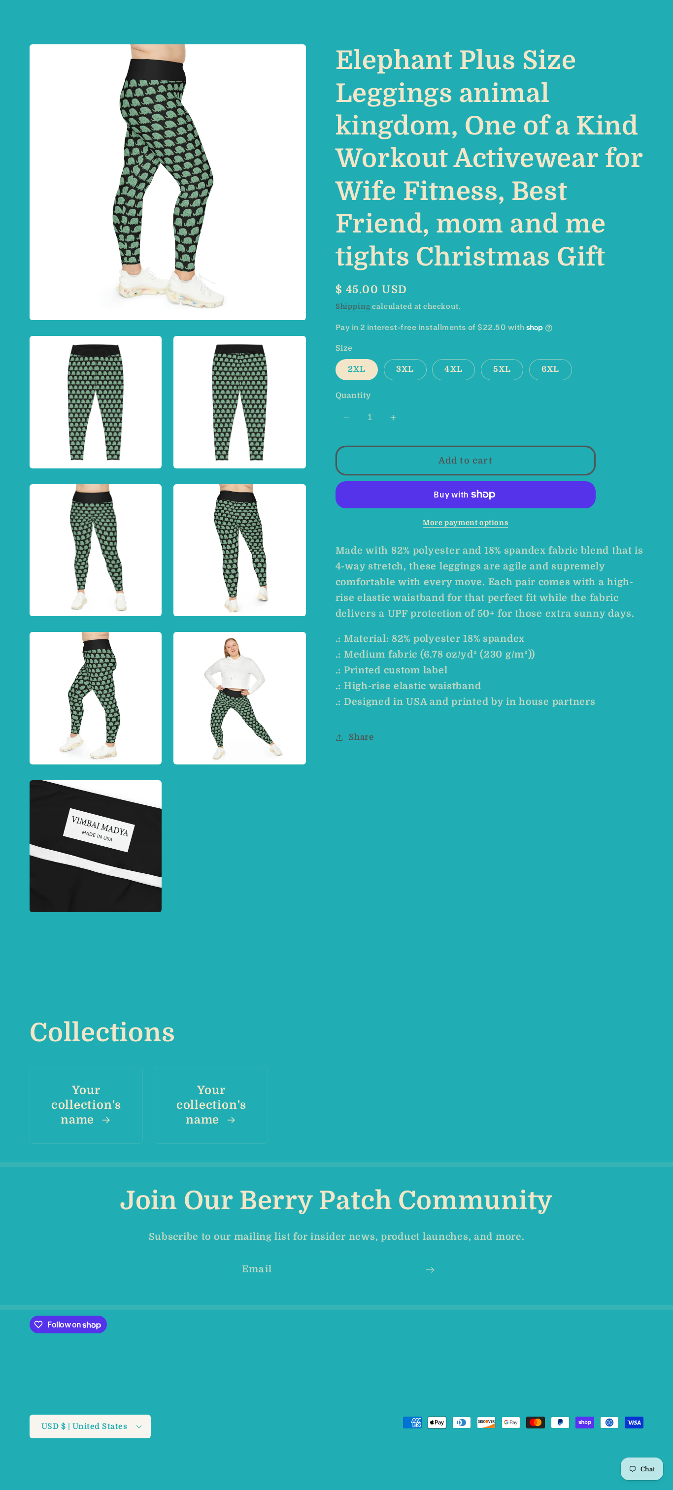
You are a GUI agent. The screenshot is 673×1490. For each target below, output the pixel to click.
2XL (357, 368)
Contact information (521, 1466)
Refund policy (248, 1466)
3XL (405, 368)
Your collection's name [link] (86, 1105)
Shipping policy (445, 1466)
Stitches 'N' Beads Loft (99, 1467)
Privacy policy (310, 1466)
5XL (502, 368)
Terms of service (376, 1466)
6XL (550, 368)
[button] (25, 13)
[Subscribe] (430, 1270)
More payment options (465, 523)
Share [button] (361, 737)
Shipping (353, 306)
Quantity (353, 395)
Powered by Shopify (176, 1467)
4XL (453, 368)
